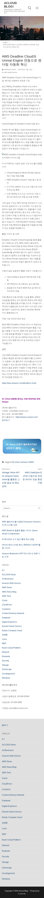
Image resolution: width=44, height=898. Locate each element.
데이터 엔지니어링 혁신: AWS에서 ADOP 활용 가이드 (21, 546)
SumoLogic (7, 669)
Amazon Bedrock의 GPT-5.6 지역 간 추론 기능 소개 (21, 555)
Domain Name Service (12, 626)
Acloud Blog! (10, 4)
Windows (6, 678)
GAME (5, 635)
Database (6, 618)
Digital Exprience (9, 622)
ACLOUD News (9, 575)
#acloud (23, 462)
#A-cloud (15, 462)
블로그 (5, 725)
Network (5, 652)
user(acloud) (10, 69)
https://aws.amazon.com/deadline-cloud (19, 383)
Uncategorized (8, 674)
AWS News (7, 587)
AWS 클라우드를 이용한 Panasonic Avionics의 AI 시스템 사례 (21, 523)
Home (5, 42)
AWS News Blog (10, 72)
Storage (5, 665)
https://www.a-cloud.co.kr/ (27, 417)
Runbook (6, 656)
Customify (22, 894)
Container (6, 609)
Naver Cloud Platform (11, 648)
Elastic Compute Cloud (12, 631)
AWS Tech (6, 596)
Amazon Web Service (11, 583)
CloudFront (7, 605)
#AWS (31, 462)
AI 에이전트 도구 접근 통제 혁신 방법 (18, 539)
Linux (4, 639)
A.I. (3, 570)
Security (5, 661)
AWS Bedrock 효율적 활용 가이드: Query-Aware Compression (20, 532)
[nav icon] (37, 8)
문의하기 (6, 420)
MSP (4, 643)
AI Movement (7, 579)
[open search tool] (29, 8)
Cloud (4, 600)
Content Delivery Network (13, 613)
